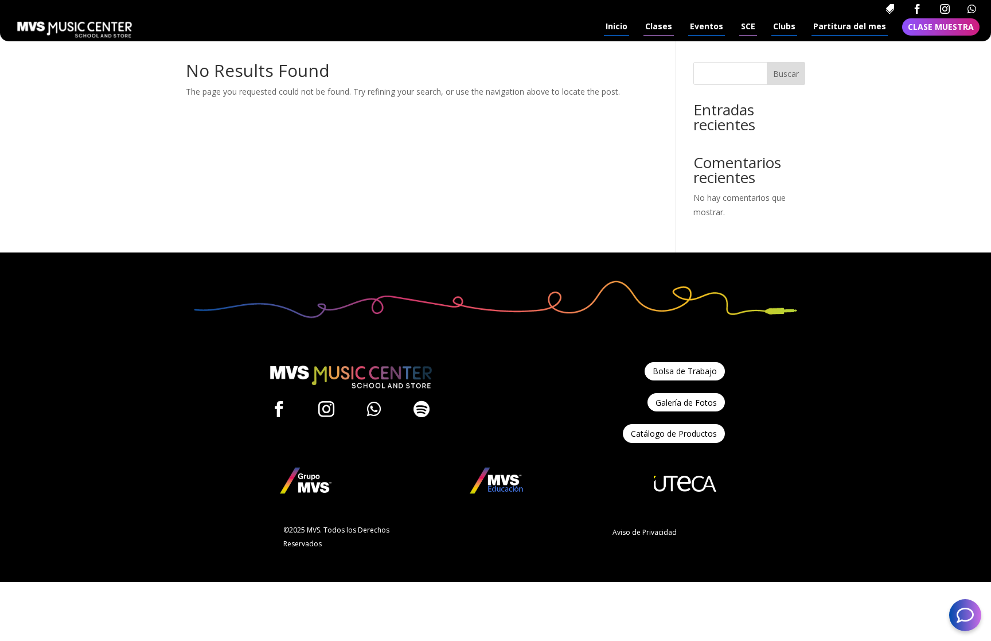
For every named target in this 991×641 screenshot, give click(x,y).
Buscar (786, 73)
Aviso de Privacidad (644, 532)
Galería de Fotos (686, 402)
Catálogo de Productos (674, 433)
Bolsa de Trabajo (685, 371)
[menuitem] (889, 9)
